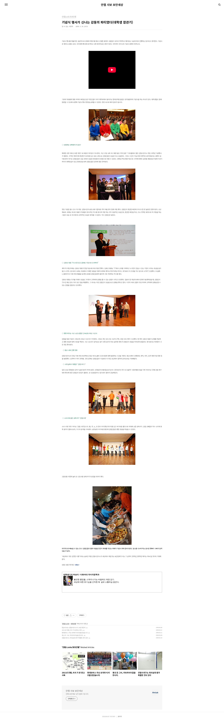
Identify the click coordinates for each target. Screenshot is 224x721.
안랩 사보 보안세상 (112, 4)
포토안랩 (73, 624)
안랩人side (65, 624)
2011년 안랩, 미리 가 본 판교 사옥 (72, 630)
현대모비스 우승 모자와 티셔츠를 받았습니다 (75, 633)
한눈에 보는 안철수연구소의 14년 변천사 (73, 627)
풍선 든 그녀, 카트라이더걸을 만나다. (72, 635)
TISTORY (112, 716)
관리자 (120, 716)
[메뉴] (6, 4)
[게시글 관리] (73, 615)
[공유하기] (70, 615)
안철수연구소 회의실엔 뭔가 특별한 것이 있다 (75, 638)
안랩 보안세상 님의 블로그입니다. (77, 694)
